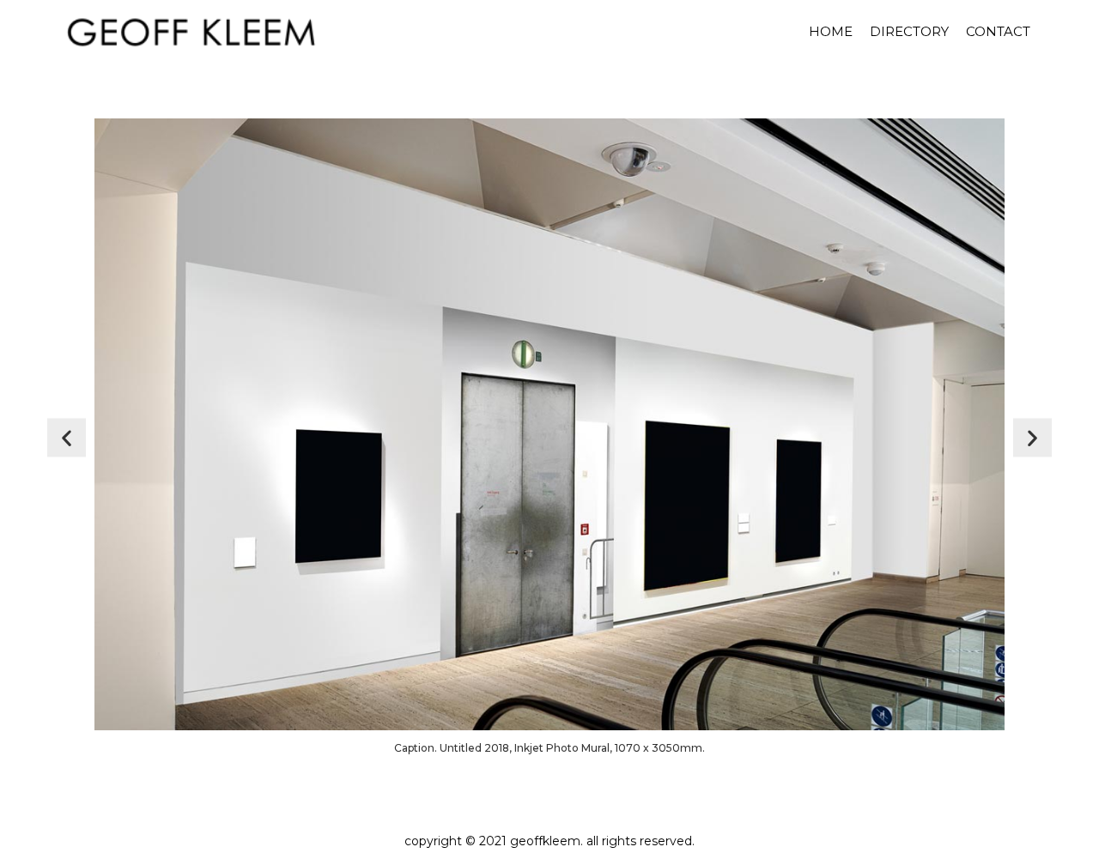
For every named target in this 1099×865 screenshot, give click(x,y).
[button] (66, 438)
